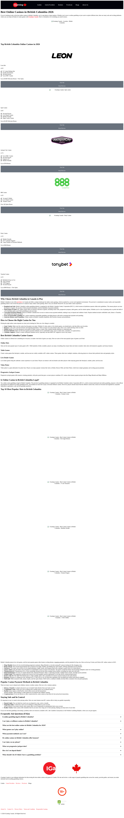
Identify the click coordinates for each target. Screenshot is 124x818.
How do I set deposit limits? (11, 750)
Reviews (60, 5)
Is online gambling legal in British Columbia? (18, 717)
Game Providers (50, 5)
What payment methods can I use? (14, 734)
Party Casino (4, 233)
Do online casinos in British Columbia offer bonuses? (20, 738)
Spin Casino (4, 107)
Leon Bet (3, 65)
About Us (85, 5)
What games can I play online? (13, 729)
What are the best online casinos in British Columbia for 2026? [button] (24, 725)
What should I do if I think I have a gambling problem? (21, 755)
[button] (62, 717)
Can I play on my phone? (11, 742)
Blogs (77, 5)
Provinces (69, 5)
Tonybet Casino (5, 274)
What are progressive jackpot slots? (14, 746)
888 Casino (4, 192)
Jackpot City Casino (6, 150)
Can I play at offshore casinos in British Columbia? (20, 721)
